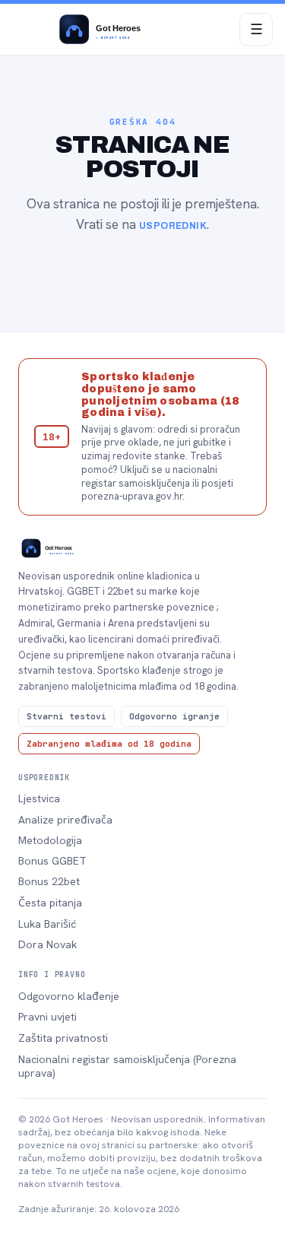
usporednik (173, 226)
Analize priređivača (65, 820)
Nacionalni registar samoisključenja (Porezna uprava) (127, 1066)
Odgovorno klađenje (68, 996)
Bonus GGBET (52, 861)
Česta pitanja (50, 902)
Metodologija (50, 840)
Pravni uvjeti (47, 1017)
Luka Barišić (47, 924)
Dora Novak (47, 944)
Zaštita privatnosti (63, 1038)
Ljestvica (39, 798)
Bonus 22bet (49, 881)
